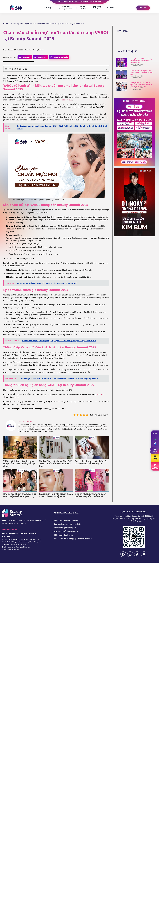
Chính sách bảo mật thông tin (66, 520)
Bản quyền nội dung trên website (67, 524)
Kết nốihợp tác (83, 8)
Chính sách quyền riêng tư (65, 527)
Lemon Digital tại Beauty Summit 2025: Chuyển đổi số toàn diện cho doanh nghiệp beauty (59, 378)
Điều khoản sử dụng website (66, 531)
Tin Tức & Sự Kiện (135, 66)
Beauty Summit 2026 (136, 64)
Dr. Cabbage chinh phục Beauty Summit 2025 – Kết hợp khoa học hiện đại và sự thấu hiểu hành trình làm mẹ (62, 127)
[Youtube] (144, 554)
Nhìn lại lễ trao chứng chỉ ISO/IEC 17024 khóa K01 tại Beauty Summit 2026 (141, 72)
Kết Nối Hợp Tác (16, 23)
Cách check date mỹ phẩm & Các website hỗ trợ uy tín (91, 462)
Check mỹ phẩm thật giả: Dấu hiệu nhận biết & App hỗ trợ (20, 495)
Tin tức (110, 8)
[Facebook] (123, 554)
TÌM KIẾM (155, 451)
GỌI (155, 439)
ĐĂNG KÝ (143, 8)
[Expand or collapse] (106, 68)
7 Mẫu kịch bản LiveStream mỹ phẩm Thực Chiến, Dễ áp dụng (19, 463)
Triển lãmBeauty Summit (66, 8)
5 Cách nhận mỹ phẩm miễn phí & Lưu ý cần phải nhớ (90, 495)
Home (5, 23)
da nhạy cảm (67, 100)
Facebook (26, 57)
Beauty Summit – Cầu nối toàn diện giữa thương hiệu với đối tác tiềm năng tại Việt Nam (141, 84)
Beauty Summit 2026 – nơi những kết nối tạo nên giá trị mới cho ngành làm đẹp (141, 60)
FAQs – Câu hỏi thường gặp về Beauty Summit (73, 538)
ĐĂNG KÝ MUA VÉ (155, 459)
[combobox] (134, 39)
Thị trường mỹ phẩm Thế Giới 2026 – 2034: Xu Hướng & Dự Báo (55, 463)
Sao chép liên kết (61, 57)
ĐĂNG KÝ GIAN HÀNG (155, 468)
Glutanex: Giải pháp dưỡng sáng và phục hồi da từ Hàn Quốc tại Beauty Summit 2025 (59, 341)
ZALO (155, 445)
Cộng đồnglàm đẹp (96, 8)
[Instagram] (130, 554)
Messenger (42, 57)
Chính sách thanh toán (63, 535)
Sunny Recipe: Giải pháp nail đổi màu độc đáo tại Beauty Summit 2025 (47, 283)
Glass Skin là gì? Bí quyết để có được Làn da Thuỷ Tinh (56, 495)
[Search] (148, 39)
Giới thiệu (48, 8)
